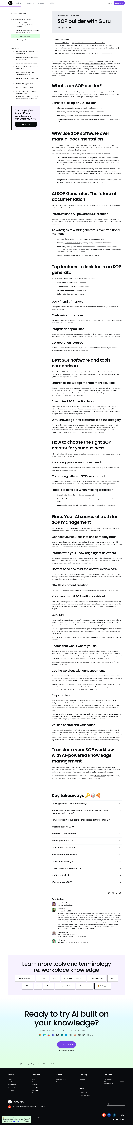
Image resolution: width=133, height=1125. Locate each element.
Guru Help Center (61, 1079)
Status (58, 1082)
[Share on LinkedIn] (62, 27)
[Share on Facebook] (69, 27)
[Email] (59, 27)
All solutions (11, 1090)
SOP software (67, 279)
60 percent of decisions (88, 174)
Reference (16, 1064)
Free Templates (85, 1095)
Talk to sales (119, 3)
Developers (35, 1087)
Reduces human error (72, 243)
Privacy (36, 1117)
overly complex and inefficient (95, 64)
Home (10, 1064)
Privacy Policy (15, 1121)
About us (83, 1082)
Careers (82, 1079)
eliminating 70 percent (102, 249)
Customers (35, 1082)
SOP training (93, 637)
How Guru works (13, 1082)
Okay (27, 1119)
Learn (33, 1079)
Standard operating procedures (31, 1064)
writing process (104, 629)
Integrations (12, 1085)
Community (36, 1090)
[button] (19, 3)
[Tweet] (66, 27)
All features (11, 1087)
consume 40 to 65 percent (94, 162)
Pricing (52, 3)
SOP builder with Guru (49, 1064)
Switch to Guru (84, 1092)
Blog (33, 1093)
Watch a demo (99, 776)
